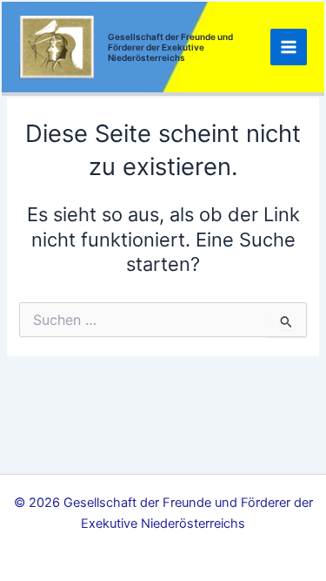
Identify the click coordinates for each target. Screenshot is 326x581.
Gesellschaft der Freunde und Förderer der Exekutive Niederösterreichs (170, 47)
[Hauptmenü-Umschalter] (288, 47)
